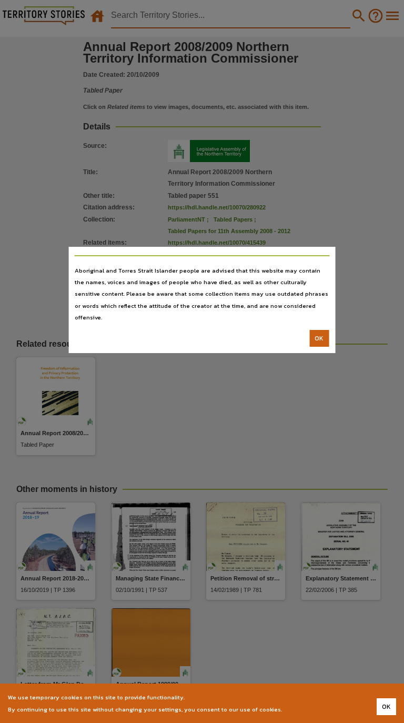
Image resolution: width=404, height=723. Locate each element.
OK (319, 338)
